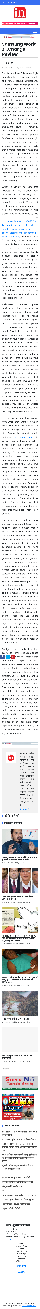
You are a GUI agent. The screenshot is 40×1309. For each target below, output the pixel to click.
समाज (27, 1195)
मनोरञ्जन (18, 1186)
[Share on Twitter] (8, 657)
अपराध (5, 1199)
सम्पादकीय (19, 1195)
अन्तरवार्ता (15, 1182)
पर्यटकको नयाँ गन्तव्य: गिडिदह (15, 1019)
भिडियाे (17, 1208)
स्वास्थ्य (33, 1195)
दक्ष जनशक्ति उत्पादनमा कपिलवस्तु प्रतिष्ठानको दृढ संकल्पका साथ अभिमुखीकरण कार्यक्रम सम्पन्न (20, 1157)
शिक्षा (31, 1182)
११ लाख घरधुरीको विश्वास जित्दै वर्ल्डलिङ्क (19, 1139)
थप (3, 1191)
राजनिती (27, 1177)
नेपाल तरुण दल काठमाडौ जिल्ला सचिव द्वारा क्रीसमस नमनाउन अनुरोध (19, 858)
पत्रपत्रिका (7, 1204)
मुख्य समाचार (18, 1177)
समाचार (10, 1177)
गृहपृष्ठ (4, 1177)
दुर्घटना (31, 1199)
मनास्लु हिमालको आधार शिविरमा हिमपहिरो (17, 1056)
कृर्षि (11, 1199)
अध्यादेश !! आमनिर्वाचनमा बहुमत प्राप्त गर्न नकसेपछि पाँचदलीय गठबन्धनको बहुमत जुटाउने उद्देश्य (19, 938)
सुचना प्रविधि (8, 1208)
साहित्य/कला (25, 1204)
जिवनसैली (18, 1199)
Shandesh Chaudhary (29, 1306)
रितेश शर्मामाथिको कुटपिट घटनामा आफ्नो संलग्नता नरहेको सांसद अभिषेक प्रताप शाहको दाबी (19, 1147)
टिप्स (26, 1199)
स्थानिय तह (6, 1182)
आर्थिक (11, 1186)
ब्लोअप (16, 1204)
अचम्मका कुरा (8, 1195)
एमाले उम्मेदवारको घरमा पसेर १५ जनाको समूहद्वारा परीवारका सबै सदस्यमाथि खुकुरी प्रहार (20, 979)
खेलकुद (5, 1186)
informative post (24, 437)
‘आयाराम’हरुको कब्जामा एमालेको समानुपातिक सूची (17, 897)
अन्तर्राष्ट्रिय (23, 1182)
